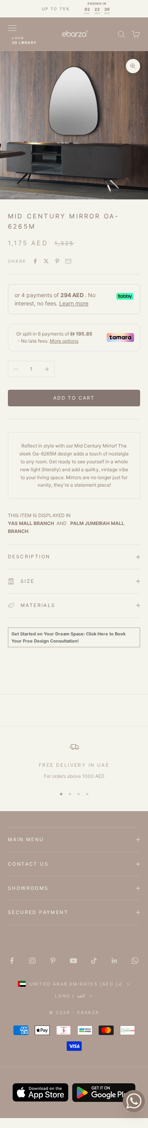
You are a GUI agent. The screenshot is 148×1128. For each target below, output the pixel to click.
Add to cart (74, 398)
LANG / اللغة (70, 996)
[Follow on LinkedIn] (114, 961)
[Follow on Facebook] (12, 961)
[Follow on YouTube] (73, 961)
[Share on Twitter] (46, 261)
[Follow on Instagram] (32, 961)
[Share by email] (68, 261)
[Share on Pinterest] (57, 261)
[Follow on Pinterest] (53, 961)
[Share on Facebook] (35, 261)
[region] (74, 761)
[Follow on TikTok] (94, 961)
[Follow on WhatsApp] (135, 961)
